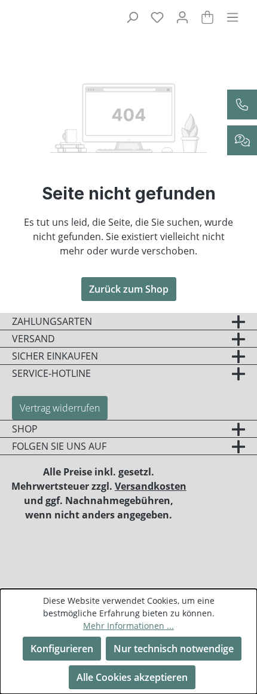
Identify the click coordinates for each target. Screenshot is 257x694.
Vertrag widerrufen (60, 407)
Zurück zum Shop (129, 289)
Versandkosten (150, 486)
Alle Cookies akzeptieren (132, 677)
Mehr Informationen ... (128, 625)
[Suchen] (132, 17)
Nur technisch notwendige (174, 648)
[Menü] (232, 17)
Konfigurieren (61, 648)
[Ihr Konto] (182, 17)
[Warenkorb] (207, 17)
